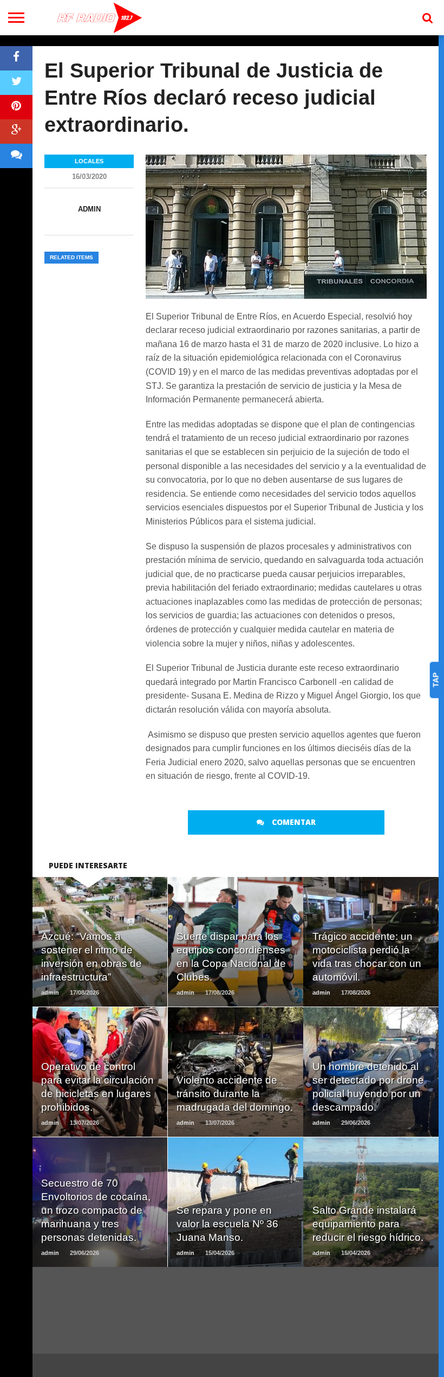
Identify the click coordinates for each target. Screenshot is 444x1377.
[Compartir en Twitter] (16, 83)
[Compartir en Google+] (16, 131)
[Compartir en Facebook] (16, 58)
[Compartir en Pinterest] (16, 107)
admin (89, 209)
